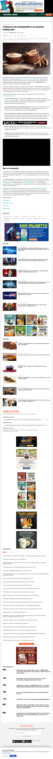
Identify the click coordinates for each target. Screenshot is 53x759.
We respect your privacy (26, 736)
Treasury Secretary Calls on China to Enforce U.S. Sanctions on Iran (17, 585)
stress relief (25, 39)
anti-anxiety (17, 38)
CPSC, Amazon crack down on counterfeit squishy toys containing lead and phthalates (21, 605)
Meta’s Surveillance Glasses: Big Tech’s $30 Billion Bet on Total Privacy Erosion (20, 626)
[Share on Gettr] (21, 35)
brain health (46, 38)
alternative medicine (9, 38)
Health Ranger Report (8, 666)
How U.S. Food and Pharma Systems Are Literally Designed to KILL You (18, 578)
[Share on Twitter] (10, 35)
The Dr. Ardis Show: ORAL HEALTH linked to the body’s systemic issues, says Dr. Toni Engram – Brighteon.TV (34, 401)
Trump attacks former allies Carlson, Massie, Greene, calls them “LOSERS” (18, 581)
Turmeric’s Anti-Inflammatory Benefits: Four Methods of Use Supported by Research (21, 588)
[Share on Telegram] (12, 35)
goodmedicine (16, 39)
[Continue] (38, 733)
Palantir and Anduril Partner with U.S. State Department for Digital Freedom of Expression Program (24, 633)
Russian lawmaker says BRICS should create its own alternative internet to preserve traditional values (32, 305)
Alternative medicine (10, 24)
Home (4, 24)
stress (21, 39)
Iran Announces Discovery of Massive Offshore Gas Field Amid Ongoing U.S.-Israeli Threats (22, 608)
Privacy (32, 745)
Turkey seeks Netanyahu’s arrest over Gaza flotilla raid (14, 559)
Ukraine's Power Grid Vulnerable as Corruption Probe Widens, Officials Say (19, 636)
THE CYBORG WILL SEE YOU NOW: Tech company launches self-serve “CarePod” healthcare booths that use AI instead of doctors (33, 283)
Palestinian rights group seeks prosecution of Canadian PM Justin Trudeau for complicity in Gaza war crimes (33, 271)
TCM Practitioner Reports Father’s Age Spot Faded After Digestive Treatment (20, 620)
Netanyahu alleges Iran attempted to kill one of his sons (15, 612)
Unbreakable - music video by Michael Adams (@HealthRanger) (33, 699)
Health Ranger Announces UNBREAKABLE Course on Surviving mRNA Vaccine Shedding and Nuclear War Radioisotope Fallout (33, 686)
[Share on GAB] (15, 35)
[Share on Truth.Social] (18, 35)
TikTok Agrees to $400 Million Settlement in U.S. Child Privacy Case (17, 570)
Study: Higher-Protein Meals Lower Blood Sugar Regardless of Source (18, 598)
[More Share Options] (24, 35)
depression (5, 39)
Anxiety (34, 38)
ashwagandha (40, 38)
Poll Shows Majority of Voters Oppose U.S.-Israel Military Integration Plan (18, 640)
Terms (35, 745)
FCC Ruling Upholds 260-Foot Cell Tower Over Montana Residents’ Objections (20, 630)
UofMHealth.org (6, 208)
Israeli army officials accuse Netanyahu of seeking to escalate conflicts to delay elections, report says (24, 555)
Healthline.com (6, 200)
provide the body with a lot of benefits (30, 79)
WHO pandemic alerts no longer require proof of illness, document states (18, 591)
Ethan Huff (25, 303)
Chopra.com (5, 205)
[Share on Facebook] (7, 35)
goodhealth (10, 39)
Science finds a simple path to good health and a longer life (15, 623)
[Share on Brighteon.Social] (4, 35)
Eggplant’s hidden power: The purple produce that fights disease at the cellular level (21, 595)
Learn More (6, 755)
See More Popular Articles (26, 643)
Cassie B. (24, 269)
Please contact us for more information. (10, 431)
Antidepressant (23, 38)
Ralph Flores (13, 32)
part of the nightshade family (29, 182)
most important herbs (8, 182)
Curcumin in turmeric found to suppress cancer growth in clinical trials (34, 354)
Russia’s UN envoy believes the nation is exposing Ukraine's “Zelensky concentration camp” (22, 602)
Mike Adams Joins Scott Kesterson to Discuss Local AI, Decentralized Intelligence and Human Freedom (31, 679)
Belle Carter (25, 246)
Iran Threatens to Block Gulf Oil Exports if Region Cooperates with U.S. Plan (19, 567)
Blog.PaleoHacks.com (8, 203)
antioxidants (30, 38)
